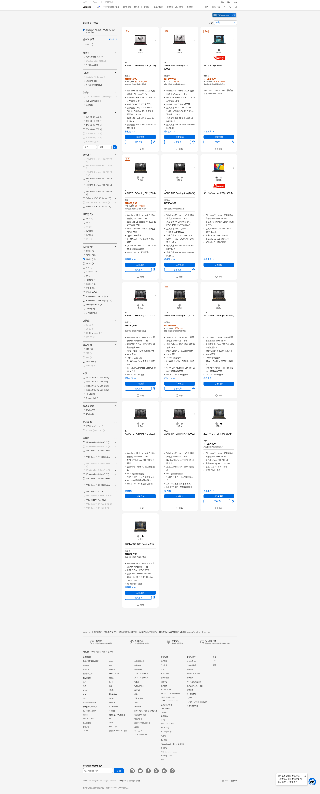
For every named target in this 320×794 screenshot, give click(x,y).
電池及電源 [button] (88, 406)
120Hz (85, 263)
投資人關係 (165, 674)
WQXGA (86, 291)
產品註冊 (190, 669)
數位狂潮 (164, 748)
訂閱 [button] (119, 771)
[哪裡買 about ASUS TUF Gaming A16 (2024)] (193, 270)
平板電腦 (86, 670)
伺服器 (136, 682)
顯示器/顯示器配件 (89, 711)
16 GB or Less (89, 332)
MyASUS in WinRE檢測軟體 (197, 702)
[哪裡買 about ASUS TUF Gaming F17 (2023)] (193, 389)
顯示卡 (111, 682)
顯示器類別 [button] (88, 247)
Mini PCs (86, 731)
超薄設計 (87, 81)
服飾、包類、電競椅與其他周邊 (145, 711)
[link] (87, 7)
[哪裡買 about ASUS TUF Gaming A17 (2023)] (154, 389)
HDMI (85, 393)
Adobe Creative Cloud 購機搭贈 (172, 744)
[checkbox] (140, 149)
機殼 (110, 686)
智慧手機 (86, 665)
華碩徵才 (164, 686)
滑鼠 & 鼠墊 (138, 698)
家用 (84, 682)
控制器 (136, 727)
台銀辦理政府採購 (89, 703)
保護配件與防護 (140, 715)
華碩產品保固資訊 (193, 674)
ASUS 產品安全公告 (194, 682)
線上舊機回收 (191, 694)
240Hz (85, 254)
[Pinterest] (172, 770)
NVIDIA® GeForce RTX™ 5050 (96, 191)
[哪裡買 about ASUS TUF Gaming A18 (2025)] (193, 142)
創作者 (85, 690)
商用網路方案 (139, 661)
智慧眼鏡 (112, 669)
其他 (85, 105)
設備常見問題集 (192, 706)
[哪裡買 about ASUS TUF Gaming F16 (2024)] (154, 270)
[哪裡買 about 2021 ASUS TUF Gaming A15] (154, 598)
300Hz (85, 250)
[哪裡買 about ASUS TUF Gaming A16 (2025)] (154, 142)
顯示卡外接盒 (113, 707)
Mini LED (87, 312)
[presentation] (234, 22)
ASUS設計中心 (166, 732)
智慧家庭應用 (139, 686)
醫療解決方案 (87, 674)
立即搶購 (140, 137)
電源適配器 (138, 719)
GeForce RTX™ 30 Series (93, 206)
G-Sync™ (86, 271)
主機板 (111, 678)
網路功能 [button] (87, 422)
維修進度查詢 (191, 661)
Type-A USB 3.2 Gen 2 (92, 385)
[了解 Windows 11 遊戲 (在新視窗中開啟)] (224, 17)
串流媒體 (137, 707)
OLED (85, 308)
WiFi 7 (111, 719)
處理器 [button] (86, 438)
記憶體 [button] (86, 320)
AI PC (163, 720)
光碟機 (111, 698)
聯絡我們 (190, 678)
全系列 (110, 652)
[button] (228, 2)
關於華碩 (164, 661)
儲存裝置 (112, 703)
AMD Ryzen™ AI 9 (90, 491)
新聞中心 (164, 682)
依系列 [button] (86, 92)
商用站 (163, 736)
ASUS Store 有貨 (90, 57)
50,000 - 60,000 (89, 129)
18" (84, 234)
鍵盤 (136, 694)
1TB (84, 348)
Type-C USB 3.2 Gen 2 (92, 377)
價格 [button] (85, 113)
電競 (84, 699)
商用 (84, 686)
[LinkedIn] (164, 770)
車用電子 (164, 740)
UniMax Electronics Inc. (169, 701)
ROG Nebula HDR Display (94, 300)
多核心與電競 (89, 85)
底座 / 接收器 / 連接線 (142, 723)
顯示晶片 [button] (87, 154)
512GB (86, 361)
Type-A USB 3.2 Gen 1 (92, 389)
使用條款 (123, 781)
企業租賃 (190, 690)
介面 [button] (85, 373)
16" (84, 230)
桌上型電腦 (87, 723)
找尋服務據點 (191, 665)
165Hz (85, 283)
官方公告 (164, 665)
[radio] (140, 49)
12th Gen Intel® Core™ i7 (93, 442)
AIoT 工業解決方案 (141, 674)
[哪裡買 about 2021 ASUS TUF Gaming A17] (232, 501)
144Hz (85, 259)
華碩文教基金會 (166, 705)
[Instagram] (132, 770)
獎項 (162, 669)
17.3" (85, 218)
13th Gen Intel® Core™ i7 (93, 474)
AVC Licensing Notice (169, 752)
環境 (222, 2)
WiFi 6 (111, 723)
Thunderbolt (88, 397)
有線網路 (137, 665)
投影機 (85, 715)
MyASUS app (192, 698)
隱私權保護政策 (134, 781)
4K (84, 275)
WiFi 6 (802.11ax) (90, 425)
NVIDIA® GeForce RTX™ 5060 (96, 184)
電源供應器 (113, 694)
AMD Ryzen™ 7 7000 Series (95, 456)
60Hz (85, 267)
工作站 (111, 661)
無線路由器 (113, 727)
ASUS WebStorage (168, 697)
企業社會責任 (165, 678)
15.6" (85, 222)
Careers (164, 713)
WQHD (86, 287)
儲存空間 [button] (87, 345)
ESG (214, 661)
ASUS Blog (165, 728)
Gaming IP (138, 731)
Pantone (86, 279)
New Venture (165, 709)
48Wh (85, 413)
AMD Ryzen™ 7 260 (91, 499)
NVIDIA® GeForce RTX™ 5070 (96, 178)
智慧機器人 (138, 669)
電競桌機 (86, 727)
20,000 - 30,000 (89, 116)
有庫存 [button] (86, 52)
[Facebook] (148, 770)
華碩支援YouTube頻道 (195, 686)
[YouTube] (140, 770)
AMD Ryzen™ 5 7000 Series (95, 450)
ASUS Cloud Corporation (170, 693)
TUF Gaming (88, 100)
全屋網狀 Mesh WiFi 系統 (118, 731)
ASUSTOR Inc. (166, 690)
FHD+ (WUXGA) (89, 304)
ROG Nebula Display (92, 296)
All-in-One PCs (88, 719)
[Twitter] (156, 770)
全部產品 (87, 65)
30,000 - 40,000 (89, 120)
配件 (110, 665)
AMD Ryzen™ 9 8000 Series (95, 484)
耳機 (136, 703)
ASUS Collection (140, 735)
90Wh (85, 409)
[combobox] (225, 22)
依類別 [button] (86, 73)
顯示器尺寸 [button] (88, 214)
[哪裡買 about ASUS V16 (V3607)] (232, 142)
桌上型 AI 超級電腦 (141, 678)
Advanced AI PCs (167, 724)
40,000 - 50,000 (89, 124)
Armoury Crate (166, 756)
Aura (162, 759)
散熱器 (111, 690)
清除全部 (113, 39)
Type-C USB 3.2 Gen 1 (92, 381)
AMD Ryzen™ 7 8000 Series (95, 478)
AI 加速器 (112, 711)
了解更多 (138, 142)
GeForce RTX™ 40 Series (93, 198)
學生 (84, 694)
